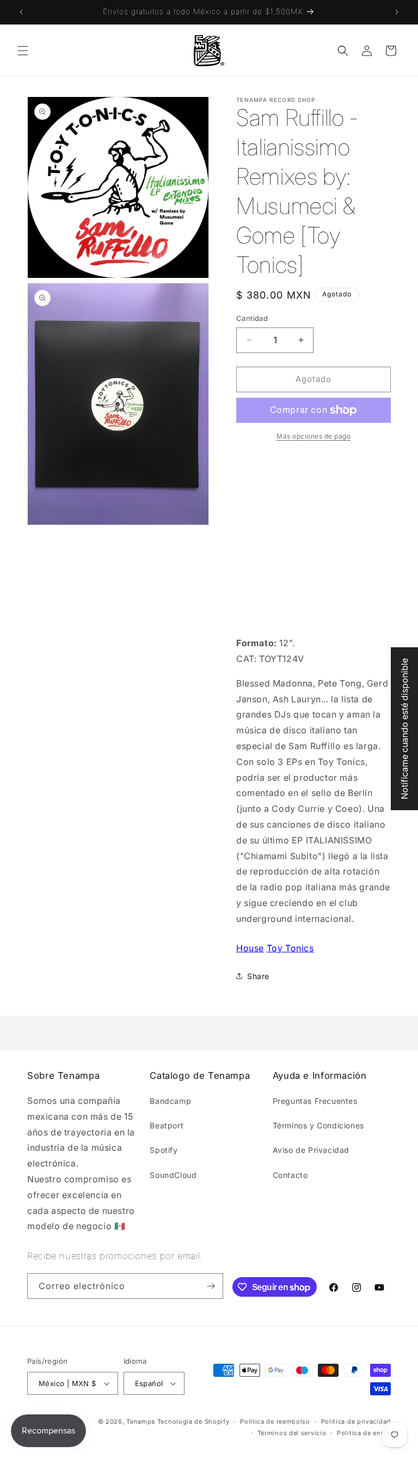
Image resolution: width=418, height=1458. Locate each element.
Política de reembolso (275, 1421)
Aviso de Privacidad (311, 1150)
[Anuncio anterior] (21, 12)
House (250, 948)
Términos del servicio (292, 1433)
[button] (23, 51)
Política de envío (364, 1433)
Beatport (166, 1125)
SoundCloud (173, 1175)
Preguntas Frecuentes (315, 1100)
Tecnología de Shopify (193, 1421)
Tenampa (140, 1421)
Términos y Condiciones (318, 1125)
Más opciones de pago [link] (313, 436)
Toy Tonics (290, 948)
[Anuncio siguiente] (397, 12)
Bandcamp (170, 1100)
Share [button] (258, 976)
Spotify (163, 1150)
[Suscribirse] (211, 1286)
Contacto (290, 1175)
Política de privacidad (356, 1421)
